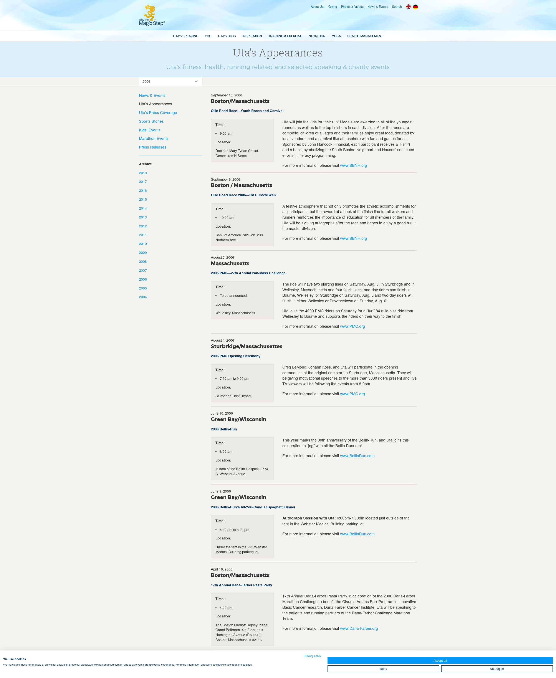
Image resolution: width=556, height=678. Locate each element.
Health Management (365, 36)
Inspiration (252, 36)
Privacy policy (313, 656)
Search (397, 6)
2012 (143, 225)
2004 (143, 296)
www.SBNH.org (353, 165)
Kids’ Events (150, 129)
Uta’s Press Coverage (158, 112)
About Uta (317, 6)
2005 (143, 288)
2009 (143, 252)
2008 (143, 261)
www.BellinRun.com (357, 455)
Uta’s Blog (227, 36)
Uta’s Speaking (185, 36)
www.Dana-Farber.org (359, 628)
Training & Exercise (285, 36)
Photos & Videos (352, 6)
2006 (143, 279)
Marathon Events (154, 138)
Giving (332, 6)
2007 (143, 270)
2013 (143, 217)
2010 (143, 243)
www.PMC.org (352, 326)
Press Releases (152, 147)
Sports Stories (151, 121)
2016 (143, 190)
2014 (143, 208)
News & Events (377, 6)
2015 (143, 199)
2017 (143, 181)
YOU (208, 36)
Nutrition (317, 36)
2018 (143, 172)
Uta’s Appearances (155, 103)
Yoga (336, 36)
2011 (143, 234)
